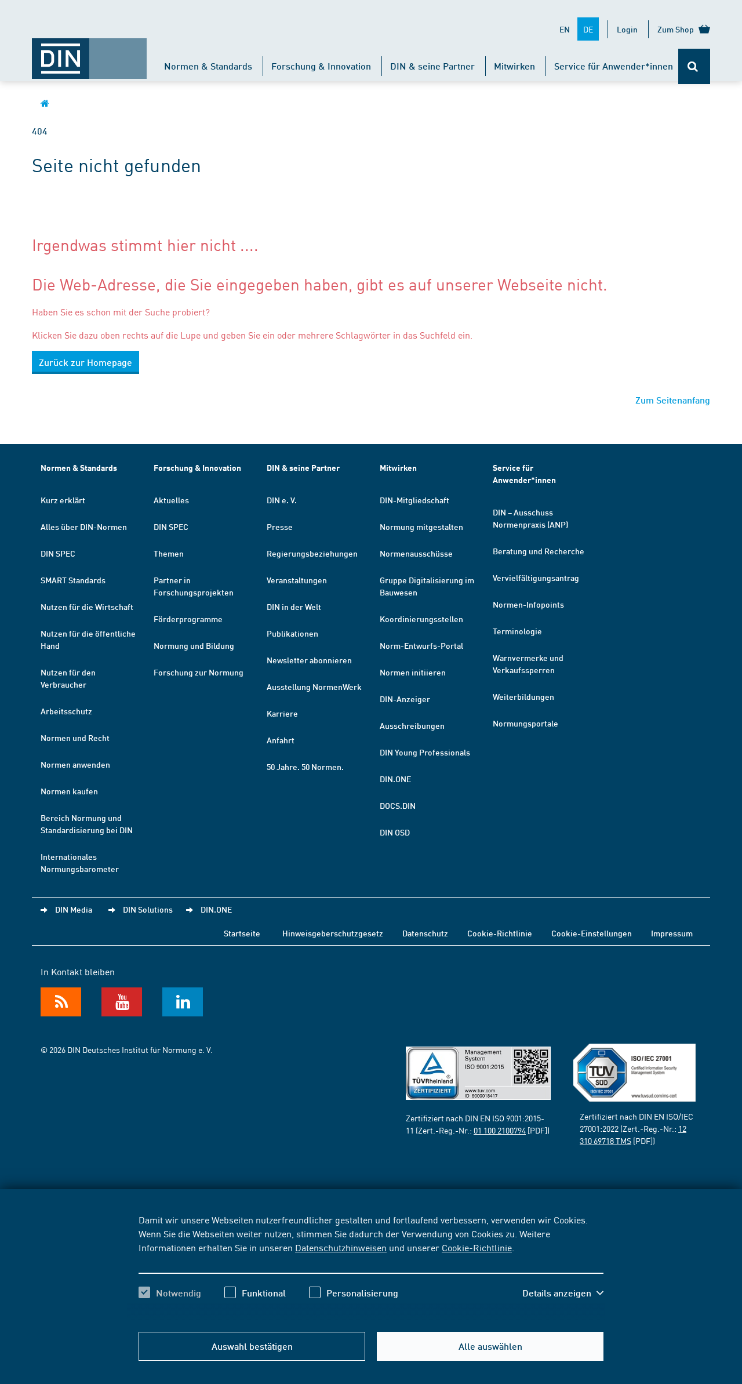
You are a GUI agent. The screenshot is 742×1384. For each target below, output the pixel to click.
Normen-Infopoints (528, 604)
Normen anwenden (75, 764)
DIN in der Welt (294, 606)
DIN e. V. (282, 500)
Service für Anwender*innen (613, 65)
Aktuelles (171, 500)
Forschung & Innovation (321, 65)
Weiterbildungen (523, 696)
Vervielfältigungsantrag (536, 577)
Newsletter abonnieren (309, 660)
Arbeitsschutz (66, 711)
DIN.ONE (395, 778)
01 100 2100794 (500, 1130)
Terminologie (517, 631)
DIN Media (73, 909)
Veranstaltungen (297, 580)
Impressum (672, 933)
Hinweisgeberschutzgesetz (332, 933)
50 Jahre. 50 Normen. (305, 766)
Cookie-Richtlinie (477, 1247)
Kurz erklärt (63, 500)
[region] (371, 1266)
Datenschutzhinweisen (341, 1247)
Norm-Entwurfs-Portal (421, 645)
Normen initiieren (413, 672)
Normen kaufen (69, 791)
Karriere (282, 713)
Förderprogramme (188, 618)
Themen (169, 553)
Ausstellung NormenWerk (314, 686)
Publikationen (292, 633)
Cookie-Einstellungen (591, 933)
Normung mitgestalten (421, 526)
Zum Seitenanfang (672, 399)
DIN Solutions (148, 909)
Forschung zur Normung (198, 672)
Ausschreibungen (412, 725)
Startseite (242, 933)
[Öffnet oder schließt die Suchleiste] (694, 66)
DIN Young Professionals (425, 752)
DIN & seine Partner (432, 65)
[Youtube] (121, 1001)
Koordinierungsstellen (421, 618)
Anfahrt (280, 740)
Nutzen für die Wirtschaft (87, 606)
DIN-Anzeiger (405, 698)
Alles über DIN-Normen (84, 526)
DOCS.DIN (398, 805)
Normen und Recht (75, 737)
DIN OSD (395, 832)
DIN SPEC (58, 553)
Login (627, 29)
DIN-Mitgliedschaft (414, 500)
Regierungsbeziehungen (312, 553)
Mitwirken (514, 65)
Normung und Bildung (194, 645)
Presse (280, 526)
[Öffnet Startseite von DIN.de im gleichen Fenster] (89, 52)
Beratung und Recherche (538, 551)
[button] (562, 1293)
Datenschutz (425, 933)
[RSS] (61, 1001)
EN (564, 29)
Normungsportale (525, 723)
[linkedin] (182, 1001)
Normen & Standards (208, 65)
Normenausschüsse (416, 553)
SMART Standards (73, 580)
